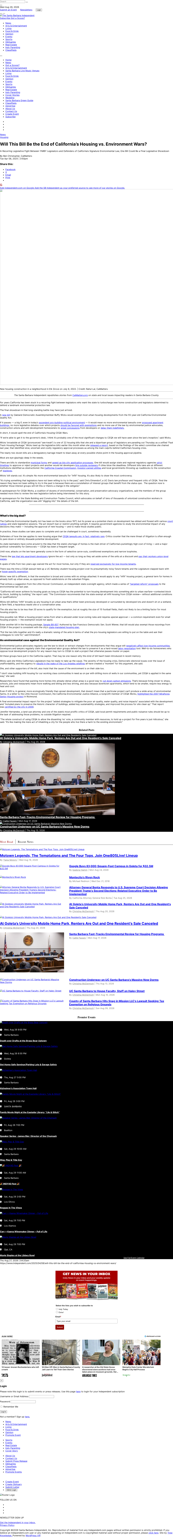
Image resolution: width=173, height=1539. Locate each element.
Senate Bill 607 (50, 624)
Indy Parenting (12, 47)
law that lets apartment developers (30, 556)
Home (8, 59)
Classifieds (10, 50)
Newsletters (26, 9)
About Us (10, 108)
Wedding (9, 97)
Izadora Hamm (79, 870)
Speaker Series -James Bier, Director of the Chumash (28, 1136)
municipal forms (39, 462)
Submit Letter (12, 1487)
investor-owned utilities (89, 468)
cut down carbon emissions (117, 681)
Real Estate (11, 44)
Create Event (12, 114)
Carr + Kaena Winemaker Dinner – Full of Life (23, 1231)
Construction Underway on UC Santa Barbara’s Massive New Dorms (44, 826)
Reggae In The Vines (11, 1207)
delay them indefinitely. (112, 428)
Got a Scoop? (18, 18)
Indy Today (63, 1309)
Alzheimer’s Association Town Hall (18, 1088)
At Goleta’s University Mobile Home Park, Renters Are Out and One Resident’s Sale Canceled (60, 738)
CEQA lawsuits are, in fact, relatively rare (83, 536)
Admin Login (11, 1490)
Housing (4, 137)
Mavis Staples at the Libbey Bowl (17, 1255)
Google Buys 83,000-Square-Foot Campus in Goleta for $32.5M (111, 866)
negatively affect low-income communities (148, 645)
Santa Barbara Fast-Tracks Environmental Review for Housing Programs (47, 817)
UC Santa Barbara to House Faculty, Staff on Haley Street (107, 991)
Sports (8, 39)
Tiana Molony (10, 860)
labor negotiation (127, 648)
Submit (60, 1327)
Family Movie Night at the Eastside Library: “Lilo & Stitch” (30, 1112)
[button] (21, 1358)
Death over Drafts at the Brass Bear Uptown (23, 1040)
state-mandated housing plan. (64, 627)
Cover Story (11, 1450)
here (78, 1391)
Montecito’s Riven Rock (84, 877)
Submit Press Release (16, 1461)
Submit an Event (8, 9)
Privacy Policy (7, 1525)
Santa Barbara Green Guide (19, 100)
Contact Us (11, 111)
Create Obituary (13, 1484)
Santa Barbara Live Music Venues (22, 70)
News (8, 23)
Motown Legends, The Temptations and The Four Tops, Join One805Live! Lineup (69, 855)
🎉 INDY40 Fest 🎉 (10, 1183)
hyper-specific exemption (15, 571)
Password (5, 1401)
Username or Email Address (14, 1396)
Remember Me (10, 1406)
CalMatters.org (80, 395)
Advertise (10, 105)
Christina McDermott (14, 742)
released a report (99, 445)
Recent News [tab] (26, 841)
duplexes (7, 470)
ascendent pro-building (51, 422)
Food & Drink (12, 31)
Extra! (61, 1312)
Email (58, 1317)
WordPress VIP (33, 1535)
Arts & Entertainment (16, 25)
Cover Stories (12, 95)
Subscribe (5, 18)
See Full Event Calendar (134, 1258)
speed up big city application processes (72, 462)
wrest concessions (70, 428)
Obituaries (10, 42)
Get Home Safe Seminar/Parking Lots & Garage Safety (28, 1064)
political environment (74, 422)
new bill (6, 415)
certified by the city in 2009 (19, 706)
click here (153, 1532)
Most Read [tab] (6, 841)
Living (8, 28)
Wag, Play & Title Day (11, 1160)
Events (8, 36)
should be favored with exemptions (78, 425)
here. (27, 1416)
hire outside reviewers (86, 465)
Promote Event (13, 1435)
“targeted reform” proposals (144, 584)
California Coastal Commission (60, 468)
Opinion (9, 33)
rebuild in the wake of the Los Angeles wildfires (60, 663)
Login (39, 10)
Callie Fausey (10, 821)
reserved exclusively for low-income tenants (113, 564)
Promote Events (13, 1472)
